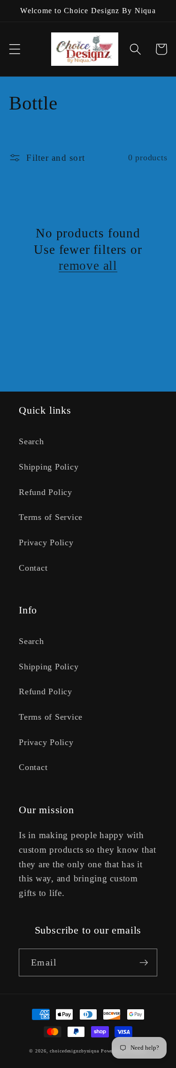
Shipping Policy (48, 466)
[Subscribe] (144, 962)
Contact (33, 568)
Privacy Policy (46, 542)
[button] (15, 49)
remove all (88, 266)
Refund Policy (45, 492)
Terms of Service (51, 517)
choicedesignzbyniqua (74, 1050)
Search (31, 441)
